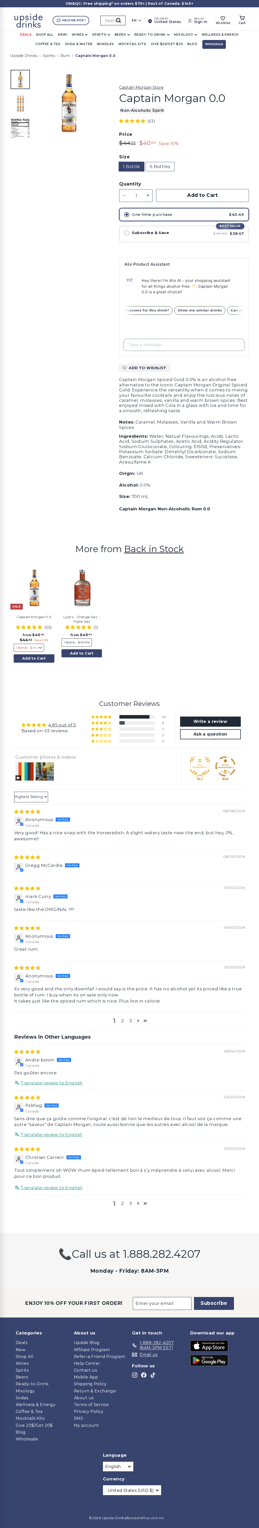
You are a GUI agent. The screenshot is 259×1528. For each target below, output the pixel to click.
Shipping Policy (90, 1384)
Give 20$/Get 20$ (34, 1425)
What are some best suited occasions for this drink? (124, 310)
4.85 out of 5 (62, 724)
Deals (25, 34)
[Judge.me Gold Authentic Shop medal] (200, 766)
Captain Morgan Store (141, 87)
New (20, 1349)
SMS (78, 1418)
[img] (27, 811)
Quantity (130, 184)
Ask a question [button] (210, 734)
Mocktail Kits (132, 44)
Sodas (22, 1397)
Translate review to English (51, 1082)
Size (124, 157)
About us (83, 1397)
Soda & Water (79, 44)
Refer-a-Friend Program (99, 1356)
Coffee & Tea (47, 44)
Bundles (105, 44)
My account (86, 1425)
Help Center (87, 1363)
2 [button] (122, 1020)
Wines (78, 34)
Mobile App (86, 1377)
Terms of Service (91, 1404)
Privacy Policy (88, 1411)
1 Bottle (131, 166)
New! (62, 34)
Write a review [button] (210, 721)
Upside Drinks (23, 55)
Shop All (44, 34)
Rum (65, 55)
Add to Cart (34, 658)
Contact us (85, 1370)
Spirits (99, 34)
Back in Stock (154, 548)
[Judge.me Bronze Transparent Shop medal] (225, 766)
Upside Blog (87, 1342)
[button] (132, 120)
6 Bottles (160, 166)
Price (125, 134)
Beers (120, 34)
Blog (192, 44)
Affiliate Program (92, 1349)
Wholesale (214, 44)
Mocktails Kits (30, 1418)
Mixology (183, 34)
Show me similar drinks (205, 310)
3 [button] (130, 1020)
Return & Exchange (95, 1391)
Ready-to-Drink (150, 34)
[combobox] (113, 20)
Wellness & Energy (220, 34)
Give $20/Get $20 (167, 44)
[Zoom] (68, 103)
